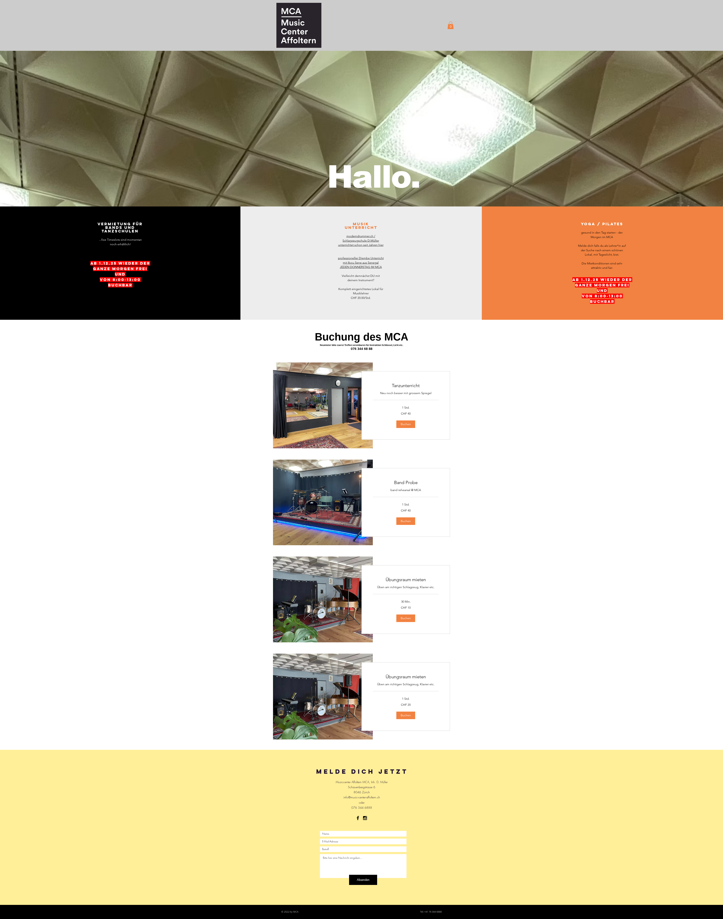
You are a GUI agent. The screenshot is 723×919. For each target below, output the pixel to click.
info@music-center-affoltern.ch (361, 797)
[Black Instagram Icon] (365, 818)
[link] (406, 386)
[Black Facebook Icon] (358, 818)
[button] (450, 25)
